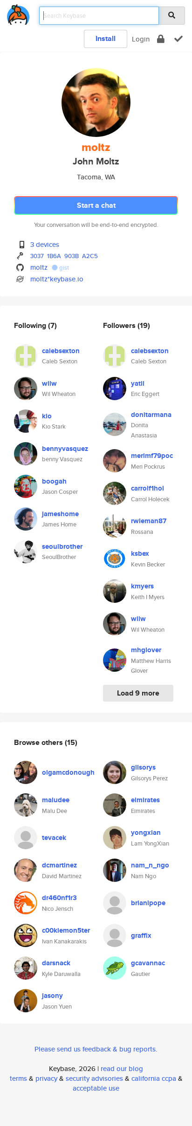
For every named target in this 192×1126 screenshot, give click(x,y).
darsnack (56, 963)
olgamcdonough (68, 772)
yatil (137, 383)
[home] (18, 12)
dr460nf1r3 (59, 898)
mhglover (146, 650)
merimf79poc (152, 455)
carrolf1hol (147, 488)
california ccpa (153, 1078)
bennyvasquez (65, 449)
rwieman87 (148, 521)
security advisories (94, 1078)
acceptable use (96, 1088)
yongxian (146, 832)
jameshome (60, 514)
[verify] (178, 39)
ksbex (140, 553)
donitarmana (151, 414)
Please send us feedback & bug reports (95, 1049)
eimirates (145, 800)
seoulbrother (62, 546)
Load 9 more (138, 693)
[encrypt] (161, 39)
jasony (52, 995)
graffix (141, 935)
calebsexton (61, 351)
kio (47, 416)
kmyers (142, 586)
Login (141, 39)
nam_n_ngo (150, 865)
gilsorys (143, 767)
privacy (46, 1078)
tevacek (54, 838)
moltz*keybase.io (56, 279)
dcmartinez (59, 865)
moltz (39, 267)
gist (63, 267)
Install (106, 38)
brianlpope (148, 903)
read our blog (122, 1068)
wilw (49, 383)
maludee (55, 800)
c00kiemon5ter (66, 930)
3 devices (44, 244)
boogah (54, 481)
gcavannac (148, 963)
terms (18, 1078)
